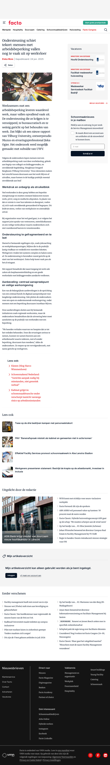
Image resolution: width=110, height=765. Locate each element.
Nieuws (42, 673)
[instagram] (90, 755)
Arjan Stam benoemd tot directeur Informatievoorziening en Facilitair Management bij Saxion (82, 613)
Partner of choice (46, 697)
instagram (43, 729)
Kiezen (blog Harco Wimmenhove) (21, 367)
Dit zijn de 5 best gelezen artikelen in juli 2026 (24, 637)
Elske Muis (7, 59)
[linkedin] (105, 755)
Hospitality (70, 691)
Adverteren (7, 692)
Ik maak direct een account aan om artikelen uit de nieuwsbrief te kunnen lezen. (90, 136)
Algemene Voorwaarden (62, 757)
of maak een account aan (30, 575)
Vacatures (6, 697)
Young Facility (97, 674)
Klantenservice (8, 677)
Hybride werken (46, 724)
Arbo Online (44, 719)
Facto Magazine (46, 678)
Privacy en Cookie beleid (30, 760)
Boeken (42, 687)
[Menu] (4, 22)
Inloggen (11, 575)
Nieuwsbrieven (13, 668)
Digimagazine (45, 682)
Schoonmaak (96, 684)
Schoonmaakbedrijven (49, 714)
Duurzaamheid (71, 686)
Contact (5, 687)
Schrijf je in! (88, 154)
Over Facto (7, 682)
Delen (10, 65)
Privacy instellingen (52, 760)
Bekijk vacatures (97, 103)
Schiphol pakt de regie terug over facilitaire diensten (82, 629)
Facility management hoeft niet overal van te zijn (26, 602)
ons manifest (63, 750)
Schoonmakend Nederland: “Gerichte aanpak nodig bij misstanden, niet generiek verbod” (25, 379)
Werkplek (69, 681)
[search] (106, 29)
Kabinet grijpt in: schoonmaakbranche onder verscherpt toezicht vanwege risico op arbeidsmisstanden (26, 395)
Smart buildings (98, 670)
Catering (94, 679)
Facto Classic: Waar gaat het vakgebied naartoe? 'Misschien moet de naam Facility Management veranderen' (80, 645)
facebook (43, 733)
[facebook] (98, 755)
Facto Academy (45, 692)
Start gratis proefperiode (95, 23)
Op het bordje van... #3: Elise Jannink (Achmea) (80, 526)
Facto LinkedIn (45, 738)
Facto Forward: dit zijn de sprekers (74, 506)
